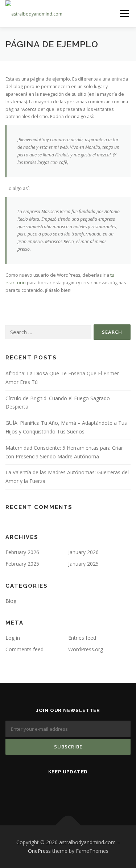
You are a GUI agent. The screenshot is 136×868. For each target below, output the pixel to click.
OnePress (39, 850)
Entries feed (82, 637)
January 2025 (83, 563)
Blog (10, 600)
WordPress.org (85, 649)
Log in (12, 637)
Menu (124, 13)
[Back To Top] (68, 825)
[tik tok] (77, 790)
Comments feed (24, 649)
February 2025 (22, 563)
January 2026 (83, 552)
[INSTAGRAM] (59, 790)
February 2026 (22, 552)
